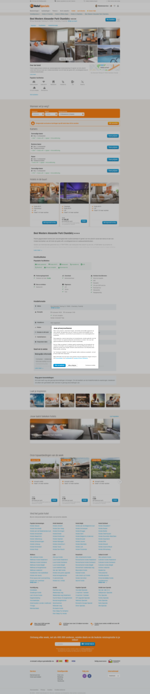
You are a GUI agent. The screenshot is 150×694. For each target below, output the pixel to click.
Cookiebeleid (68, 358)
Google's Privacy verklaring (81, 358)
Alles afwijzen (72, 365)
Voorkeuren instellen (90, 365)
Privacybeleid (59, 358)
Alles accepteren (59, 365)
